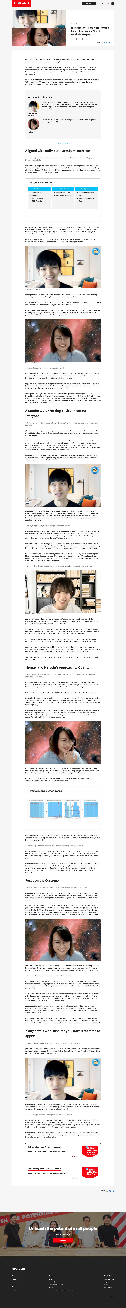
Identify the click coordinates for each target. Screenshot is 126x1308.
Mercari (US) (52, 1282)
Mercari (14, 1279)
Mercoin (79, 38)
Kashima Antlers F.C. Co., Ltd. (56, 1284)
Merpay (73, 38)
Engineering (86, 38)
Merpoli (106, 1284)
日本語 (101, 3)
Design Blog (107, 1282)
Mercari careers (16, 1290)
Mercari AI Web (107, 1290)
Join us (63, 1240)
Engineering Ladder (35, 657)
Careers (88, 3)
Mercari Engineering (109, 1279)
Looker (35, 780)
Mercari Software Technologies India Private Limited (62, 1290)
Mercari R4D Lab (108, 1287)
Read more (74, 1156)
